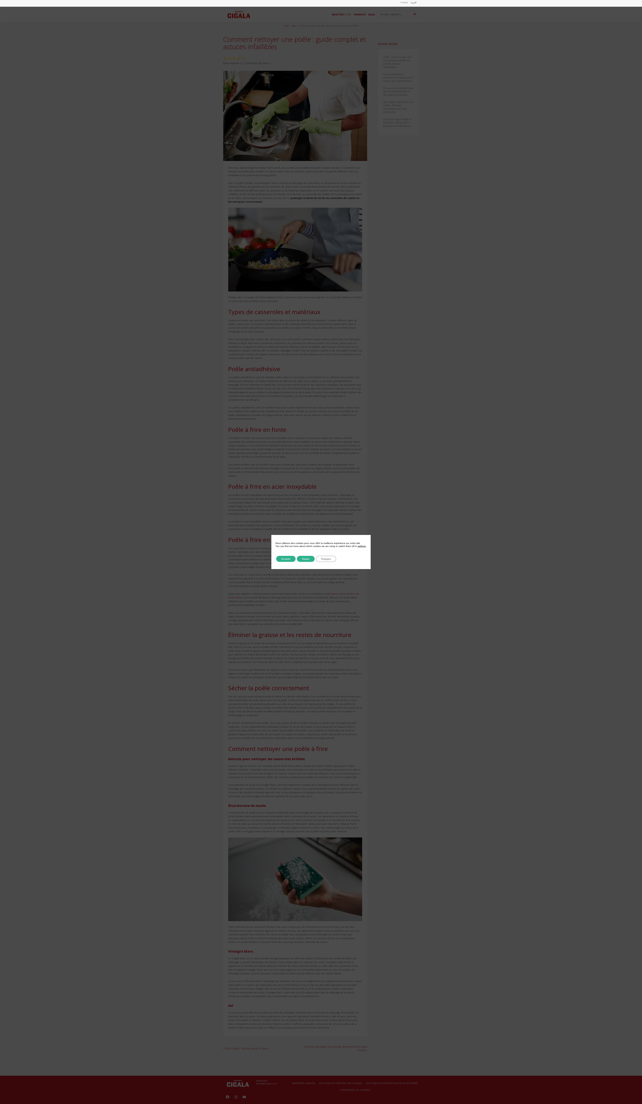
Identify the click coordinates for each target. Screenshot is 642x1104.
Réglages (326, 559)
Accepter (286, 559)
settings (362, 546)
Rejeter (306, 559)
